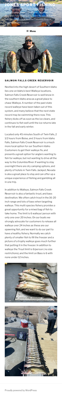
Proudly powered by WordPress (21, 390)
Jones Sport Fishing (30, 4)
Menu (33, 31)
